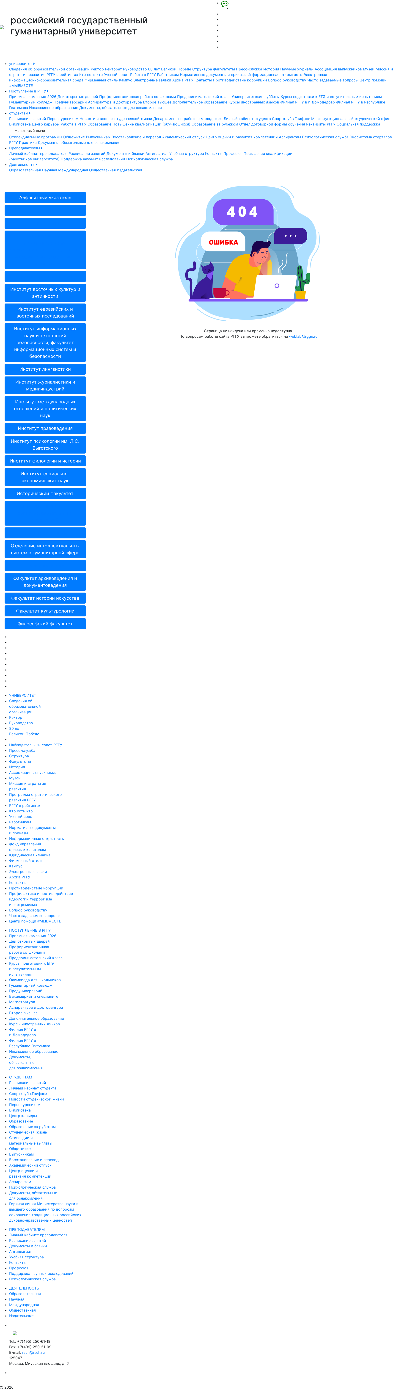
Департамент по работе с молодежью (188, 118)
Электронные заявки (152, 80)
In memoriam (45, 223)
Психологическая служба (325, 137)
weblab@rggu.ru (303, 336)
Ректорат (113, 69)
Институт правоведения (45, 428)
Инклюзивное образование (53, 107)
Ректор (97, 69)
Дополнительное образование (200, 102)
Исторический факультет (45, 493)
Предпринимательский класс (204, 96)
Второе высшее (157, 102)
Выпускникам (98, 137)
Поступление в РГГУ (28, 91)
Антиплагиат (157, 153)
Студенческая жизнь (28, 1132)
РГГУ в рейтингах (62, 74)
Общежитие (74, 137)
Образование (99, 124)
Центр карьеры (46, 124)
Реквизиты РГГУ (321, 124)
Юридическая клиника (29, 855)
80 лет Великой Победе (169, 69)
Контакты (203, 80)
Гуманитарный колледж (30, 102)
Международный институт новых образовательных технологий (45, 513)
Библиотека (20, 124)
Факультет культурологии (45, 611)
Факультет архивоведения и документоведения (45, 582)
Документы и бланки (125, 153)
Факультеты (224, 69)
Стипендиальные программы (35, 137)
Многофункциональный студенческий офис (350, 118)
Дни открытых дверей (78, 96)
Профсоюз (232, 153)
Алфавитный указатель (45, 197)
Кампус (125, 80)
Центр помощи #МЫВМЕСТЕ (35, 921)
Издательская (129, 170)
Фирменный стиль (101, 80)
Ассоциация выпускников (338, 69)
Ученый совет (116, 74)
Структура (202, 69)
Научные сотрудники (45, 533)
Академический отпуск (183, 137)
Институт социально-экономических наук (45, 477)
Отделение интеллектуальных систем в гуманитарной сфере (45, 549)
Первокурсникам (62, 118)
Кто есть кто (91, 74)
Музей (368, 69)
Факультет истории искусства (45, 598)
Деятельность (22, 164)
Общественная (102, 170)
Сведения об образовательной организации (49, 69)
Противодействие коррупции (240, 80)
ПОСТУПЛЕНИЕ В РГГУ (30, 930)
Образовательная (25, 170)
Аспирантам (290, 137)
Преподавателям (25, 148)
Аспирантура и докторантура (115, 102)
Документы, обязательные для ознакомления (120, 107)
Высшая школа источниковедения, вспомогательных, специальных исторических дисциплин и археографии (45, 249)
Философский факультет (45, 624)
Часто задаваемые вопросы (332, 80)
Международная (73, 170)
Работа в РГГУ (143, 74)
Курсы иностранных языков (253, 102)
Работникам (168, 74)
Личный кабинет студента (247, 118)
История (271, 69)
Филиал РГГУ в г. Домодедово (307, 102)
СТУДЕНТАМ (20, 1077)
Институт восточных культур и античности (45, 293)
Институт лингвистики (45, 369)
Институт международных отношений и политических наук (45, 408)
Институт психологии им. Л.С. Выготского (45, 444)
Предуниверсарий (70, 102)
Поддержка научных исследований (93, 159)
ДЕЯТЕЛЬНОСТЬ (24, 1288)
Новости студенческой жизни (36, 1099)
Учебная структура (186, 153)
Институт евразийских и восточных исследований (45, 312)
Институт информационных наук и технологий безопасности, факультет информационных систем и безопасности (45, 342)
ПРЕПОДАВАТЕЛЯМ (27, 1229)
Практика (28, 142)
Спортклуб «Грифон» (291, 118)
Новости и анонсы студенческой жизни (116, 118)
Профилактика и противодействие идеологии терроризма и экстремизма (41, 899)
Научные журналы (297, 69)
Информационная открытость (275, 74)
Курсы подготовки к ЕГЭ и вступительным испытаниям (331, 96)
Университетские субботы (256, 96)
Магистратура (22, 1002)
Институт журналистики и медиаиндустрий (45, 385)
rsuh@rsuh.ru (33, 1352)
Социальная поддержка (358, 124)
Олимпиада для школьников (35, 980)
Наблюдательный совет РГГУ (35, 745)
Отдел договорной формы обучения (272, 124)
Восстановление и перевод (136, 137)
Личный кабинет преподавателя (38, 153)
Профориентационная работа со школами (137, 96)
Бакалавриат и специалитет (34, 996)
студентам (19, 113)
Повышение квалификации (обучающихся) (151, 124)
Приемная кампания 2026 (32, 96)
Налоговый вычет (31, 130)
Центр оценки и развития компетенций (242, 137)
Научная (49, 170)
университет (21, 63)
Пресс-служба (249, 69)
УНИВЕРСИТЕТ (22, 695)
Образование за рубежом (215, 124)
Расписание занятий (27, 118)
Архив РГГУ (182, 80)
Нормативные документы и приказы (213, 74)
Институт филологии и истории (45, 461)
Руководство (135, 69)
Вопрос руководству (287, 80)
